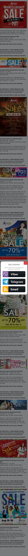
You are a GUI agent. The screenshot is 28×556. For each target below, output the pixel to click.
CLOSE (25, 263)
